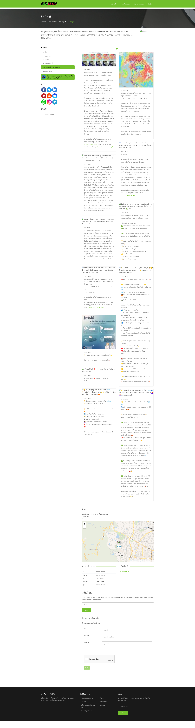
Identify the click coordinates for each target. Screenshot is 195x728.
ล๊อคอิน (150, 4)
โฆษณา (102, 698)
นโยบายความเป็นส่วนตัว (88, 706)
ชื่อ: (85, 629)
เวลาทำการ (47, 56)
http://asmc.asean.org (96, 307)
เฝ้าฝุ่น (119, 546)
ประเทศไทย (53, 22)
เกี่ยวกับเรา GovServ (87, 698)
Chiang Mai (63, 22)
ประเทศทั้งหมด (139, 4)
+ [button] (84, 524)
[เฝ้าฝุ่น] (118, 542)
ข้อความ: (87, 642)
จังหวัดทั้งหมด (125, 4)
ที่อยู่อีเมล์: (87, 636)
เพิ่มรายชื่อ (103, 702)
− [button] (84, 527)
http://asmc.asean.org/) (105, 147)
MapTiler (136, 561)
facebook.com (124, 571)
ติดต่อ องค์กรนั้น (49, 63)
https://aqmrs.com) (90, 144)
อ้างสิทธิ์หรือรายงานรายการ (52, 67)
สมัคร (86, 610)
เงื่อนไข (83, 702)
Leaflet (130, 561)
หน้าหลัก (113, 4)
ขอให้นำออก (48, 71)
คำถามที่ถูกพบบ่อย (86, 711)
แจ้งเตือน (47, 60)
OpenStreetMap (143, 561)
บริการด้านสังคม (49, 114)
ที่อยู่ (45, 52)
